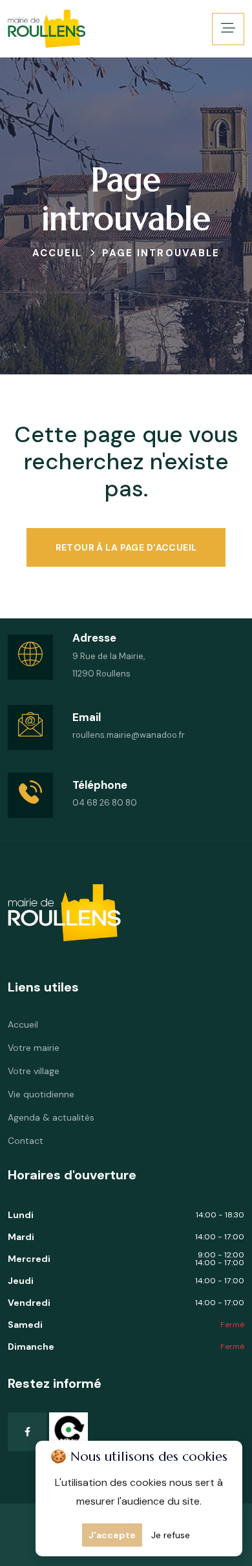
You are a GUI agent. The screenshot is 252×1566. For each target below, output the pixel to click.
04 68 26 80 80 (104, 802)
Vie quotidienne (41, 1094)
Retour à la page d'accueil (126, 547)
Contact (25, 1140)
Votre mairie (33, 1047)
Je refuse (170, 1535)
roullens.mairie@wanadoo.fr (128, 734)
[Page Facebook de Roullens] (27, 1431)
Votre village (33, 1071)
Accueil (23, 1024)
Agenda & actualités (51, 1117)
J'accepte (112, 1535)
